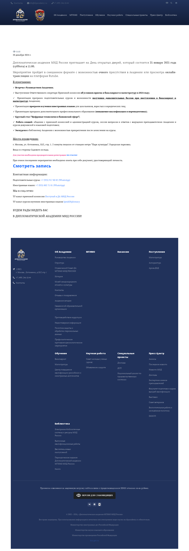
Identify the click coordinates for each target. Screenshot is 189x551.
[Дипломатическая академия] (20, 15)
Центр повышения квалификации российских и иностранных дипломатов (68, 372)
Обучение (100, 15)
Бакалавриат (60, 359)
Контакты (18, 3)
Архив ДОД (154, 268)
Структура (59, 262)
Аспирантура (155, 262)
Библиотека (171, 15)
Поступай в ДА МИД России (59, 196)
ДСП (119, 368)
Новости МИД (155, 369)
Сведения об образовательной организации (68, 307)
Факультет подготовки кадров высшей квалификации (162, 390)
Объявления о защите (96, 367)
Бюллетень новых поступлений (63, 451)
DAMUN (152, 416)
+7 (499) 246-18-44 (61, 3)
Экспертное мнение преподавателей (158, 382)
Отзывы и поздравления (66, 295)
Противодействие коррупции (68, 317)
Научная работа (115, 15)
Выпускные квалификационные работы (67, 442)
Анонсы (152, 359)
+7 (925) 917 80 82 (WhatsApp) (55, 180)
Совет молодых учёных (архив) (96, 360)
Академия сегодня (63, 300)
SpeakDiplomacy (71, 201)
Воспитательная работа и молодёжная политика (160, 409)
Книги (58, 469)
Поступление (86, 15)
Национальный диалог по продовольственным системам (129, 376)
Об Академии (60, 15)
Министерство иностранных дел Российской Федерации (94, 525)
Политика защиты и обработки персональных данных (66, 331)
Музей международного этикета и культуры (66, 283)
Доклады (121, 362)
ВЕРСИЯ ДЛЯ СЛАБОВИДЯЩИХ (97, 495)
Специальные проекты (136, 15)
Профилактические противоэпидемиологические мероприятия (68, 342)
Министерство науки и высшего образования (94, 530)
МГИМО (73, 15)
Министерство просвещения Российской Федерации (94, 535)
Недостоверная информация (68, 322)
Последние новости (158, 364)
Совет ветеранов (156, 402)
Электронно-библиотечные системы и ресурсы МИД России (67, 432)
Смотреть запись (32, 166)
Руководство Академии (65, 257)
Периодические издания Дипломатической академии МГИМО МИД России (68, 460)
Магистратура (155, 257)
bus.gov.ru (94, 540)
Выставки (153, 397)
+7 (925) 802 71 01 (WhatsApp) (50, 185)
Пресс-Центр (156, 15)
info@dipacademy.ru (38, 3)
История (59, 276)
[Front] (21, 255)
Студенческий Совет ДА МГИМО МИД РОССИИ (65, 269)
